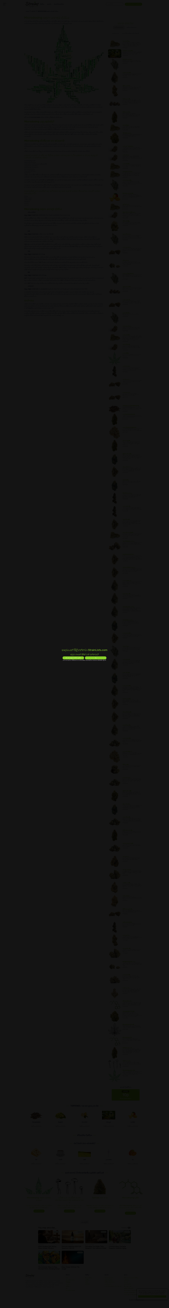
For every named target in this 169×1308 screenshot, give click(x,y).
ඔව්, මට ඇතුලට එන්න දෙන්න (73, 658)
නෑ (95, 658)
